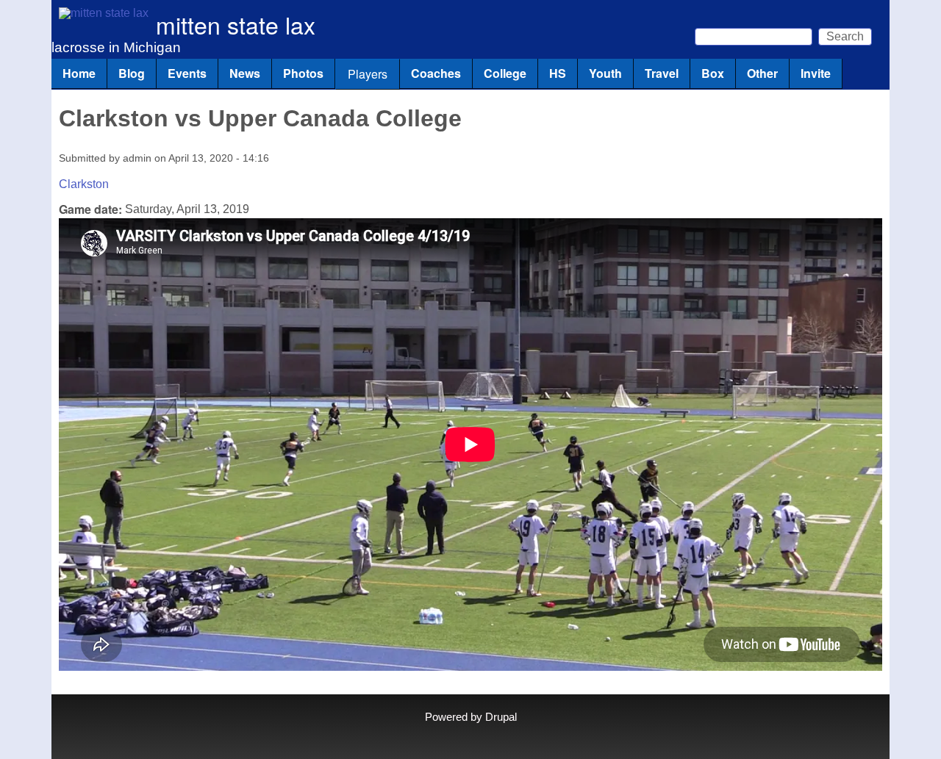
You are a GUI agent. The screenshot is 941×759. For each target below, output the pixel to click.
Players (367, 73)
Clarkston (84, 184)
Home (79, 73)
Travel (662, 73)
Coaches (436, 73)
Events (187, 73)
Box (712, 73)
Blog (131, 73)
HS (557, 73)
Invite (816, 73)
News (244, 73)
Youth (605, 73)
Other (762, 73)
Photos (303, 73)
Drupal (501, 717)
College (505, 73)
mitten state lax (235, 24)
